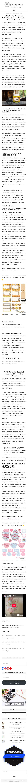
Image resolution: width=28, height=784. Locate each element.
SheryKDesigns (6, 327)
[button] (14, 10)
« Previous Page (7, 657)
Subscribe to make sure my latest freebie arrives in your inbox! (14, 682)
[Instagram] (5, 668)
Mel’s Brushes (14, 627)
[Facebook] (3, 668)
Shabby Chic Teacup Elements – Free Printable (14, 374)
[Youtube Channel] (10, 668)
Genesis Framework (14, 781)
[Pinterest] (8, 668)
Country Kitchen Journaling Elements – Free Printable (14, 18)
